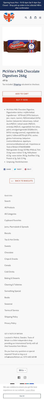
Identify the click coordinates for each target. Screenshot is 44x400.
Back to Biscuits (24, 181)
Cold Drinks (9, 272)
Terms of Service (12, 310)
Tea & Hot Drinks (12, 239)
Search (7, 201)
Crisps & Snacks (11, 259)
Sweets (8, 246)
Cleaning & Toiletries (13, 284)
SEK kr (21, 370)
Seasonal (8, 304)
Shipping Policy (11, 317)
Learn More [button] (30, 390)
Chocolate (9, 252)
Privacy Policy (10, 323)
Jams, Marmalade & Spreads (17, 227)
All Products (10, 207)
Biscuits (8, 233)
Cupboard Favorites (13, 220)
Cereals (8, 265)
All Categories (10, 214)
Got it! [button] (22, 396)
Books (7, 297)
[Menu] (40, 17)
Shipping (17, 84)
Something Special (13, 291)
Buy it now (22, 100)
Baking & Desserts (12, 278)
